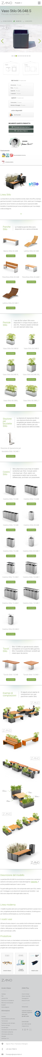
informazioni (5, 1011)
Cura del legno (4, 1027)
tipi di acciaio (17, 115)
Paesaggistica (25, 998)
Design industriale (26, 996)
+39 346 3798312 (22, 131)
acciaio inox (18, 21)
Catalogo (3, 994)
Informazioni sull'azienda (7, 1032)
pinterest (27, 1030)
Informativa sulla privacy (7, 1034)
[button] (2, 41)
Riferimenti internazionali (7, 1002)
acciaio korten (28, 21)
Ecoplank (3, 1005)
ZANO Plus (25, 988)
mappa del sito (25, 1026)
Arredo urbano (6, 988)
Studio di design (25, 994)
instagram (25, 1030)
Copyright (3, 1036)
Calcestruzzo (25, 1006)
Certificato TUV (5, 1038)
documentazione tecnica (20, 155)
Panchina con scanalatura (7, 1000)
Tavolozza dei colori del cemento (9, 1029)
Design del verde (26, 1000)
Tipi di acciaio (4, 1021)
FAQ (2, 996)
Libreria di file (4, 998)
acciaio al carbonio (7, 21)
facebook (22, 1030)
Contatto (3, 1016)
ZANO (6, 3)
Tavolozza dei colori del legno (8, 1023)
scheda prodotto (9, 162)
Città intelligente (5, 1007)
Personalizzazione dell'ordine (8, 1018)
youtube (30, 1030)
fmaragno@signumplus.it (22, 127)
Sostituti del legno (5, 1025)
